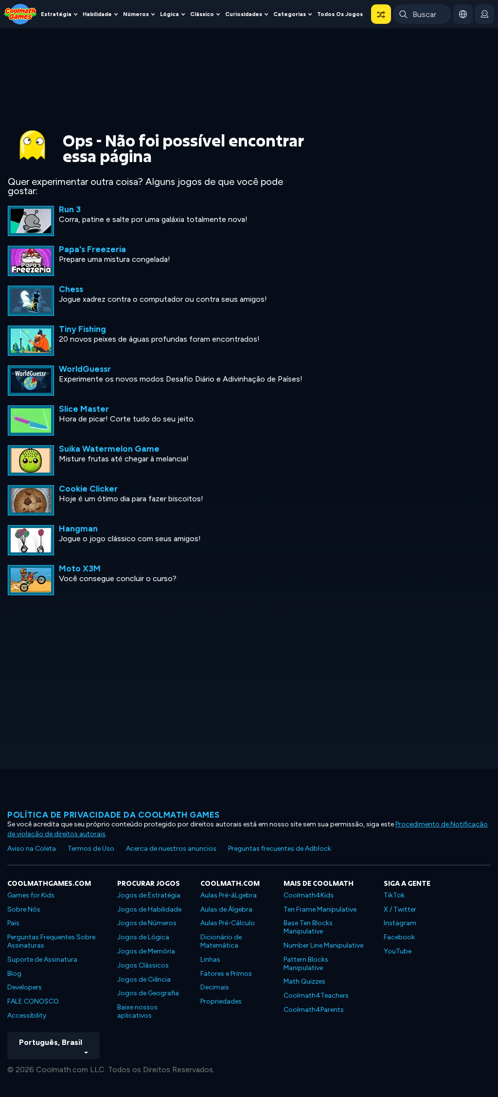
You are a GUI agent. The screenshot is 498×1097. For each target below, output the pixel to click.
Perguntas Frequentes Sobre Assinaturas (51, 941)
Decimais (214, 987)
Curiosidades (243, 14)
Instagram (400, 923)
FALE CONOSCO (33, 1001)
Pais (13, 923)
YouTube (397, 951)
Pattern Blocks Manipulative (306, 963)
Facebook (399, 937)
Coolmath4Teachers (316, 995)
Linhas (210, 959)
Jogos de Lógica (143, 937)
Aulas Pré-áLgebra (228, 895)
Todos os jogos (340, 14)
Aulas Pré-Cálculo (227, 923)
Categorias (289, 14)
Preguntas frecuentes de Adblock (279, 848)
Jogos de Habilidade (149, 909)
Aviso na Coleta (31, 848)
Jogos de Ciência (144, 979)
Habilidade (97, 14)
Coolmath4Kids (309, 895)
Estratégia (56, 14)
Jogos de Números (147, 923)
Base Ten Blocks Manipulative (308, 927)
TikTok (394, 895)
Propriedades (221, 1001)
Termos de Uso (91, 848)
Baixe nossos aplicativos (137, 1011)
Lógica (169, 14)
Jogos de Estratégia (148, 895)
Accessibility (26, 1015)
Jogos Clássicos (143, 965)
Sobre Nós (23, 909)
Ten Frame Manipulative (320, 909)
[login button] (484, 14)
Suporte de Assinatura (42, 959)
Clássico (202, 14)
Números (136, 14)
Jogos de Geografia (148, 993)
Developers (24, 987)
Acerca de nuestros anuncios (171, 848)
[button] (381, 14)
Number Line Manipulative (323, 945)
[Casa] (20, 13)
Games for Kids (30, 895)
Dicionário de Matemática (221, 941)
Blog (14, 973)
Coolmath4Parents (314, 1010)
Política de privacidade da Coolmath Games (113, 815)
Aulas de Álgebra (226, 909)
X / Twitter (400, 909)
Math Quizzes (304, 981)
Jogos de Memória (146, 951)
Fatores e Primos (226, 973)
